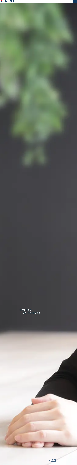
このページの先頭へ (75, 463)
